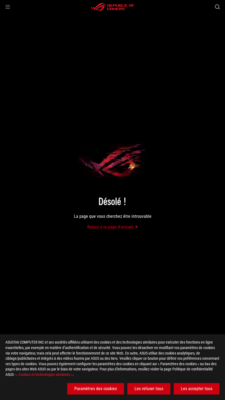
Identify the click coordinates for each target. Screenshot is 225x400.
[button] (7, 7)
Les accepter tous (196, 388)
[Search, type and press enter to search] (217, 7)
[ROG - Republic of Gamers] (112, 7)
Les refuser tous (148, 388)
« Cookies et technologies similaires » (44, 374)
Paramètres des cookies (95, 388)
